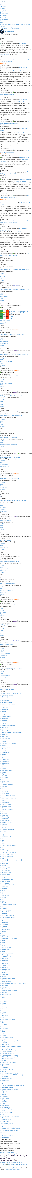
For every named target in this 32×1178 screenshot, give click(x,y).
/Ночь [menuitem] (18, 28)
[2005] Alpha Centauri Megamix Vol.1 (10, 479)
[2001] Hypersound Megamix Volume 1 (10, 583)
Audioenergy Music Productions (8, 444)
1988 (1, 673)
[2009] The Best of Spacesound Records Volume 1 (13, 376)
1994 (1, 608)
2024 (1, 275)
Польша (2, 278)
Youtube (20, 1162)
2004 (1, 506)
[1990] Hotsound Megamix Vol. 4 (8, 645)
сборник (2, 280)
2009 (1, 381)
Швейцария (3, 570)
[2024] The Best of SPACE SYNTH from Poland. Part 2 (14, 269)
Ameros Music (4, 277)
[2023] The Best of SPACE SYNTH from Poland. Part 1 (14, 289)
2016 (10, 318)
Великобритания (4, 343)
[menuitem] (1, 23)
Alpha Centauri (4, 341)
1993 (1, 630)
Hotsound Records (21, 181)
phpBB (13, 1168)
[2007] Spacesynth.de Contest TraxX (9, 437)
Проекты (4, 12)
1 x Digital (11, 316)
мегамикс (2, 365)
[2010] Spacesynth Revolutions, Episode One (12, 334)
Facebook (13, 1162)
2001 (1, 589)
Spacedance (22, 43)
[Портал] (2, 1)
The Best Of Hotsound (25, 179)
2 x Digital (2, 358)
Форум (3, 8)
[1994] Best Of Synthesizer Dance (9, 605)
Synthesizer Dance (24, 157)
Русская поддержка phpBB (13, 1169)
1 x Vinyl (2, 650)
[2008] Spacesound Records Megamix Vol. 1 (11, 416)
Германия (2, 446)
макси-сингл (3, 511)
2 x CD (2, 610)
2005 (1, 484)
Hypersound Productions (6, 569)
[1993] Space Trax (5, 625)
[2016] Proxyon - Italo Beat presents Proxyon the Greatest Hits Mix (18, 312)
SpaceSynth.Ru (20, 101)
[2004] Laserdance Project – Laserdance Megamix (13, 500)
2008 (1, 421)
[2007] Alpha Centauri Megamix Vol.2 (10, 457)
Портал (4, 6)
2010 (1, 340)
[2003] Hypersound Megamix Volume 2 (10, 562)
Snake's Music (4, 632)
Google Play (23, 1164)
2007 (1, 442)
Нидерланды (3, 322)
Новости (3, 10)
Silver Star (3, 527)
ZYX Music (21, 232)
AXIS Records (4, 547)
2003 (1, 567)
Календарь (4, 19)
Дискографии (5, 14)
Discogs (15, 1164)
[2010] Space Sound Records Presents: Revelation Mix (14, 354)
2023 (1, 295)
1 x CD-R (2, 273)
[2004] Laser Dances (5, 520)
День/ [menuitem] (7, 28)
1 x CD (2, 338)
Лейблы (3, 17)
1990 (1, 652)
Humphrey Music (4, 54)
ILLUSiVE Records (5, 320)
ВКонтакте (4, 1162)
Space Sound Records (19, 71)
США (1, 363)
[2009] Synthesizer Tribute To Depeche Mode (12, 396)
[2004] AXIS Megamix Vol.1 (7, 540)
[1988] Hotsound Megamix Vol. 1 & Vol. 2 (11, 668)
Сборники (4, 15)
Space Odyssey (23, 99)
